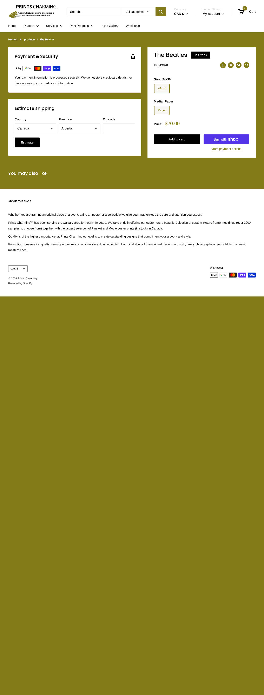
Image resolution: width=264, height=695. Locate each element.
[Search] (161, 11)
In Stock (200, 55)
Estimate (27, 142)
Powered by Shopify (20, 283)
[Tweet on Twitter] (239, 65)
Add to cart (177, 139)
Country (20, 119)
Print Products (79, 25)
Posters (29, 25)
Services (52, 25)
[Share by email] (246, 65)
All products (27, 39)
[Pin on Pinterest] (231, 65)
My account (212, 13)
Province (65, 119)
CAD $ (14, 268)
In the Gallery (110, 25)
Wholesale (133, 25)
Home (12, 25)
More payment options (226, 149)
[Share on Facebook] (223, 65)
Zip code (109, 119)
